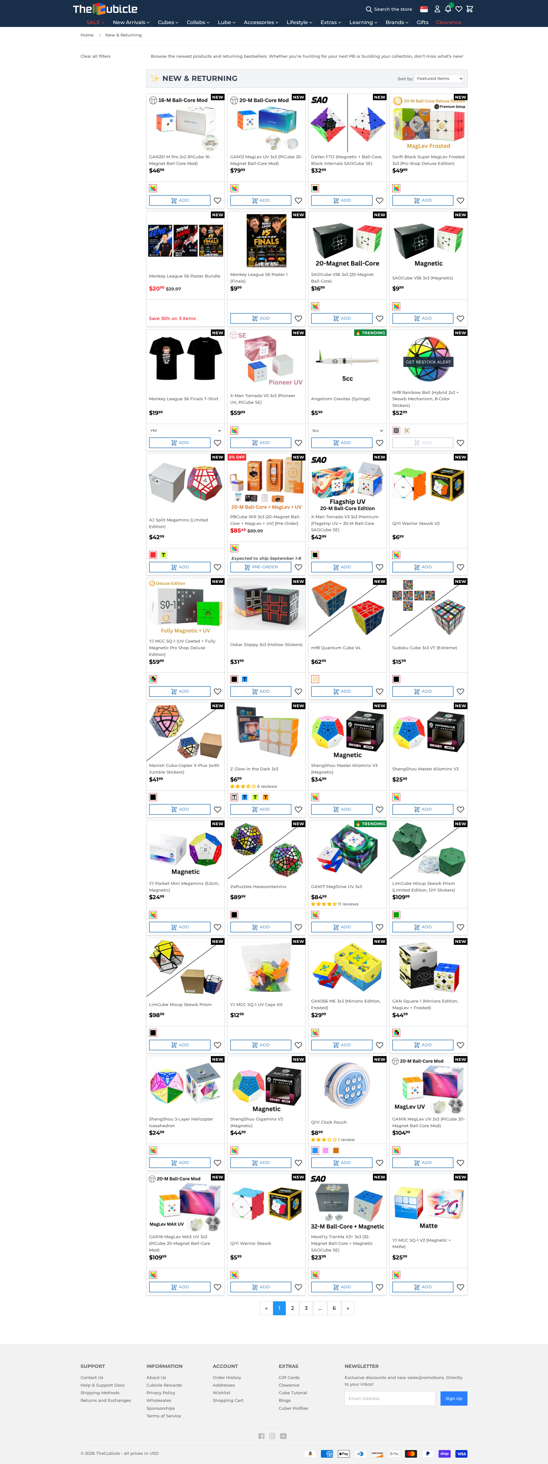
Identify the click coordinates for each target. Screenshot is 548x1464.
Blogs (285, 1400)
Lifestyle (297, 22)
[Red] (153, 555)
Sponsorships (161, 1408)
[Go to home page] (105, 9)
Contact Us (92, 1377)
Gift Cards (289, 1377)
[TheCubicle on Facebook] (261, 1437)
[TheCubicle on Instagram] (272, 1437)
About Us (156, 1377)
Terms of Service (164, 1415)
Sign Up (454, 1398)
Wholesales (159, 1400)
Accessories (259, 22)
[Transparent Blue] (245, 679)
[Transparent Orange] (266, 797)
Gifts (422, 22)
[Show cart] (469, 9)
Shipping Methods (100, 1392)
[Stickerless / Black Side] (153, 679)
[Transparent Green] (163, 555)
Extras (329, 22)
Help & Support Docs (103, 1385)
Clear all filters (96, 56)
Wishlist (221, 1392)
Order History (227, 1377)
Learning (361, 22)
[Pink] (325, 1150)
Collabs (196, 22)
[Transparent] (234, 797)
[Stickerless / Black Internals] (315, 188)
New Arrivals (129, 22)
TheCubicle (108, 1453)
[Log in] (437, 9)
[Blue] (315, 1150)
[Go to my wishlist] (458, 9)
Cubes (166, 22)
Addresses (224, 1385)
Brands (395, 22)
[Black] (396, 431)
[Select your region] (424, 9)
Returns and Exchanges (106, 1400)
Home (87, 34)
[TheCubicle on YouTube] (283, 1437)
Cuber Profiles (293, 1408)
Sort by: (405, 78)
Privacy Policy (161, 1392)
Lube (224, 22)
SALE (93, 22)
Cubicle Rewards (164, 1385)
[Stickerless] (153, 188)
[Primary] (407, 431)
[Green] (396, 915)
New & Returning (123, 34)
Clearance (449, 22)
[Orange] (336, 1150)
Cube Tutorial (293, 1392)
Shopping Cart (228, 1400)
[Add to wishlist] (217, 200)
